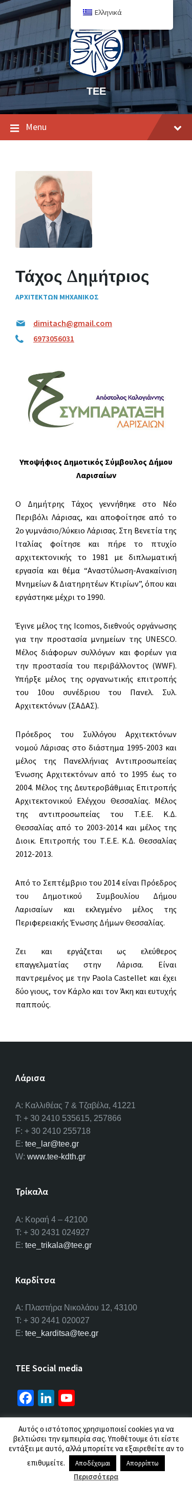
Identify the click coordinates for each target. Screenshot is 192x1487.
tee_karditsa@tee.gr (61, 1333)
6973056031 (53, 338)
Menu (36, 127)
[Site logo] (96, 74)
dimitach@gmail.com (72, 323)
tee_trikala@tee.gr (58, 1245)
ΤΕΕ (96, 90)
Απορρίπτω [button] (142, 1463)
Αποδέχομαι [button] (92, 1463)
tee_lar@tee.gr (52, 1143)
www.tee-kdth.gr (56, 1156)
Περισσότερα (96, 1476)
